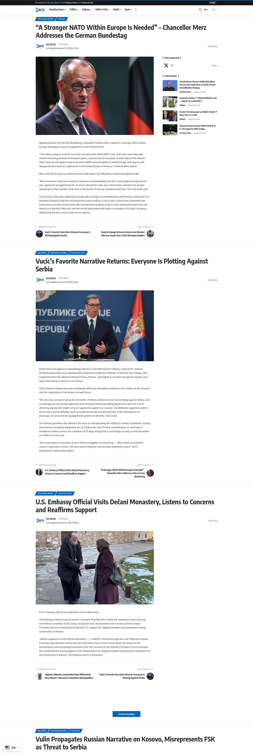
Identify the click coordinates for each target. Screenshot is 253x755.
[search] (200, 9)
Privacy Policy (71, 2)
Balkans (183, 105)
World (61, 19)
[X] (190, 65)
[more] (136, 9)
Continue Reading (126, 714)
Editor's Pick (78, 253)
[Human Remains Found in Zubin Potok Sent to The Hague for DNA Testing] (170, 129)
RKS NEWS (51, 44)
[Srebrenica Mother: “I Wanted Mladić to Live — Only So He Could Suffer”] (170, 101)
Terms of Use (87, 2)
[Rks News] (40, 9)
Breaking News (46, 19)
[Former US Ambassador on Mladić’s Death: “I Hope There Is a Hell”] (170, 115)
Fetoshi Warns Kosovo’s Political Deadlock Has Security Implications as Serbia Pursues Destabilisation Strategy (198, 84)
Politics (75, 731)
